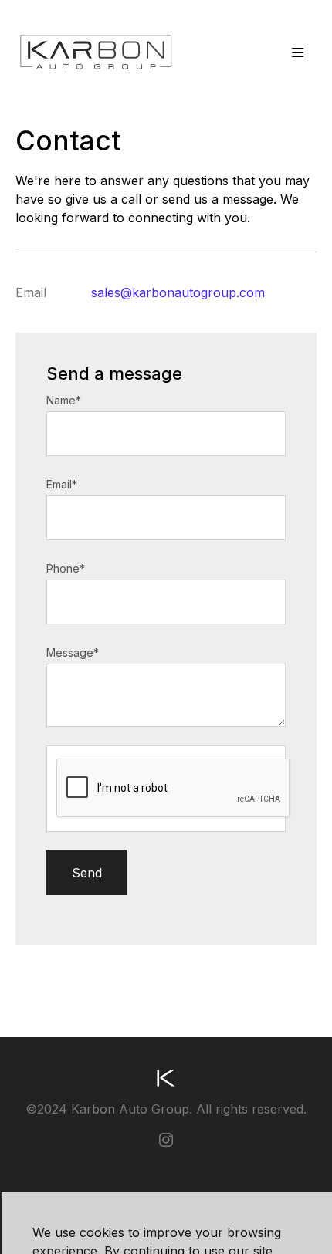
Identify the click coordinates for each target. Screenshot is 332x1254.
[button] (298, 51)
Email (61, 484)
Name (63, 400)
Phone (65, 568)
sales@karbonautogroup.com (178, 292)
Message (72, 652)
